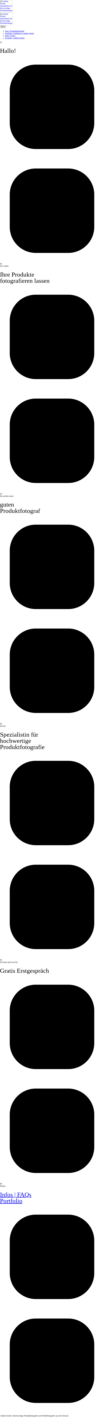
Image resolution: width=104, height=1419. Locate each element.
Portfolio (11, 1200)
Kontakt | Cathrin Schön (14, 38)
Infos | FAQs (10, 36)
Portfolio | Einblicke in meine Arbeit (19, 33)
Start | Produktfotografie (14, 31)
